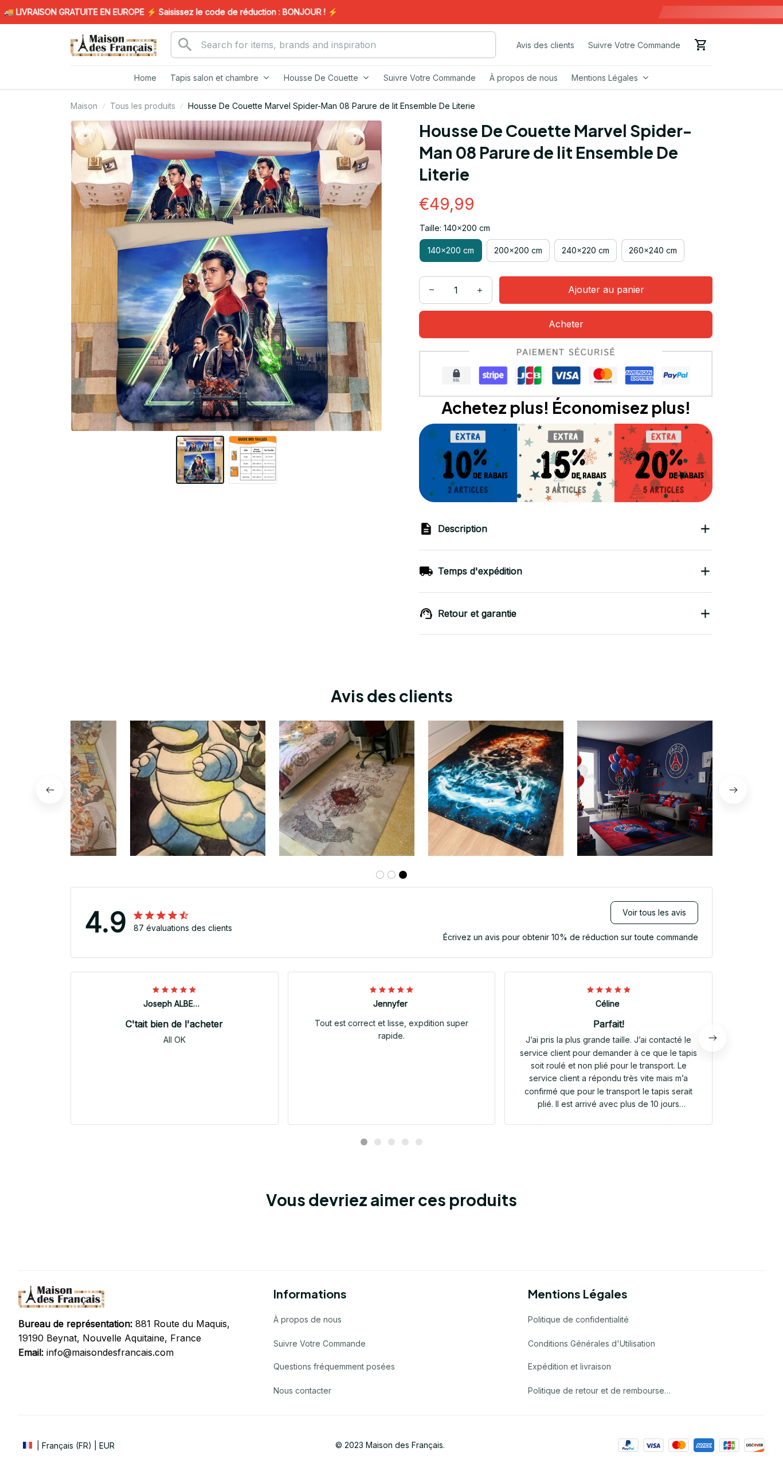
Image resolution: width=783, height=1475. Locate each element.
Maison (84, 106)
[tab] (380, 874)
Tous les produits (142, 106)
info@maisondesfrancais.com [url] (110, 1352)
